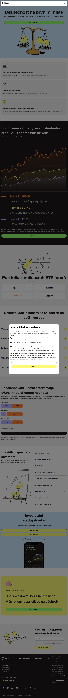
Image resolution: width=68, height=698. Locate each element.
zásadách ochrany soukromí (35, 359)
